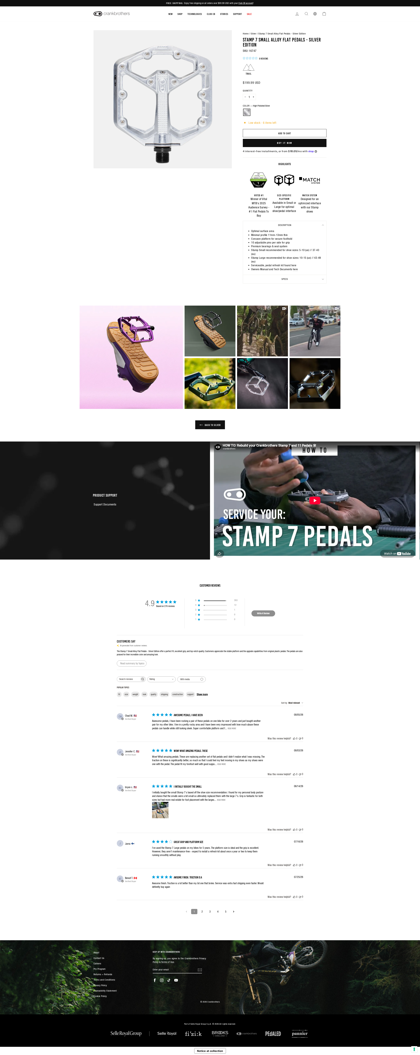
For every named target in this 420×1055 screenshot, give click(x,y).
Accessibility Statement (105, 990)
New (170, 13)
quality (153, 694)
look (144, 694)
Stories (224, 13)
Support (237, 13)
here (293, 265)
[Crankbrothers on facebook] (155, 980)
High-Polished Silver (246, 112)
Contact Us (99, 958)
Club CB (211, 13)
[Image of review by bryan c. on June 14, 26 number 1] (160, 810)
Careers (97, 963)
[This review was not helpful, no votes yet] (300, 738)
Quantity (247, 90)
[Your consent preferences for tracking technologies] (414, 1049)
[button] (131, 357)
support (190, 694)
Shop (180, 13)
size (126, 694)
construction (177, 694)
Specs (285, 279)
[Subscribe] (200, 970)
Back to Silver (212, 424)
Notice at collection (210, 1051)
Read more (232, 728)
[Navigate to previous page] (186, 911)
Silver (253, 33)
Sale (249, 13)
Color (256, 105)
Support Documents (105, 504)
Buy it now (284, 143)
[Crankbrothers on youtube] (176, 980)
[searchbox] (128, 679)
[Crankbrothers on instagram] (162, 980)
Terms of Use (167, 962)
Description (284, 225)
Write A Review (263, 613)
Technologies (195, 13)
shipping (164, 694)
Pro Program (100, 968)
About (96, 952)
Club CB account (245, 3)
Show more (202, 694)
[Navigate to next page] (234, 911)
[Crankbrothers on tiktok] (169, 980)
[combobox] (161, 679)
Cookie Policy (100, 996)
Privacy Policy (100, 985)
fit (119, 694)
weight (135, 694)
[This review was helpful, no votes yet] (294, 738)
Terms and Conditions (104, 979)
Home (246, 33)
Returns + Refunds (103, 974)
